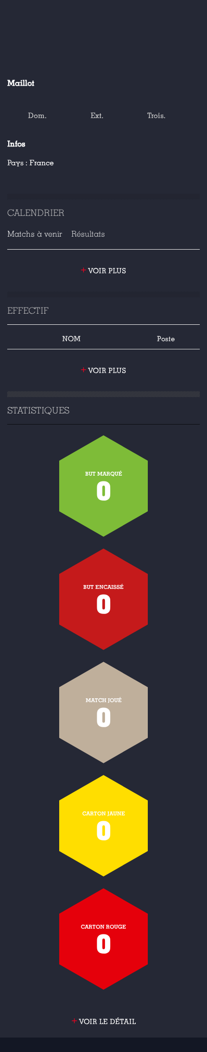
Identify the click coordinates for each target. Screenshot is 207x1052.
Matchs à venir (34, 234)
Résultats (88, 234)
